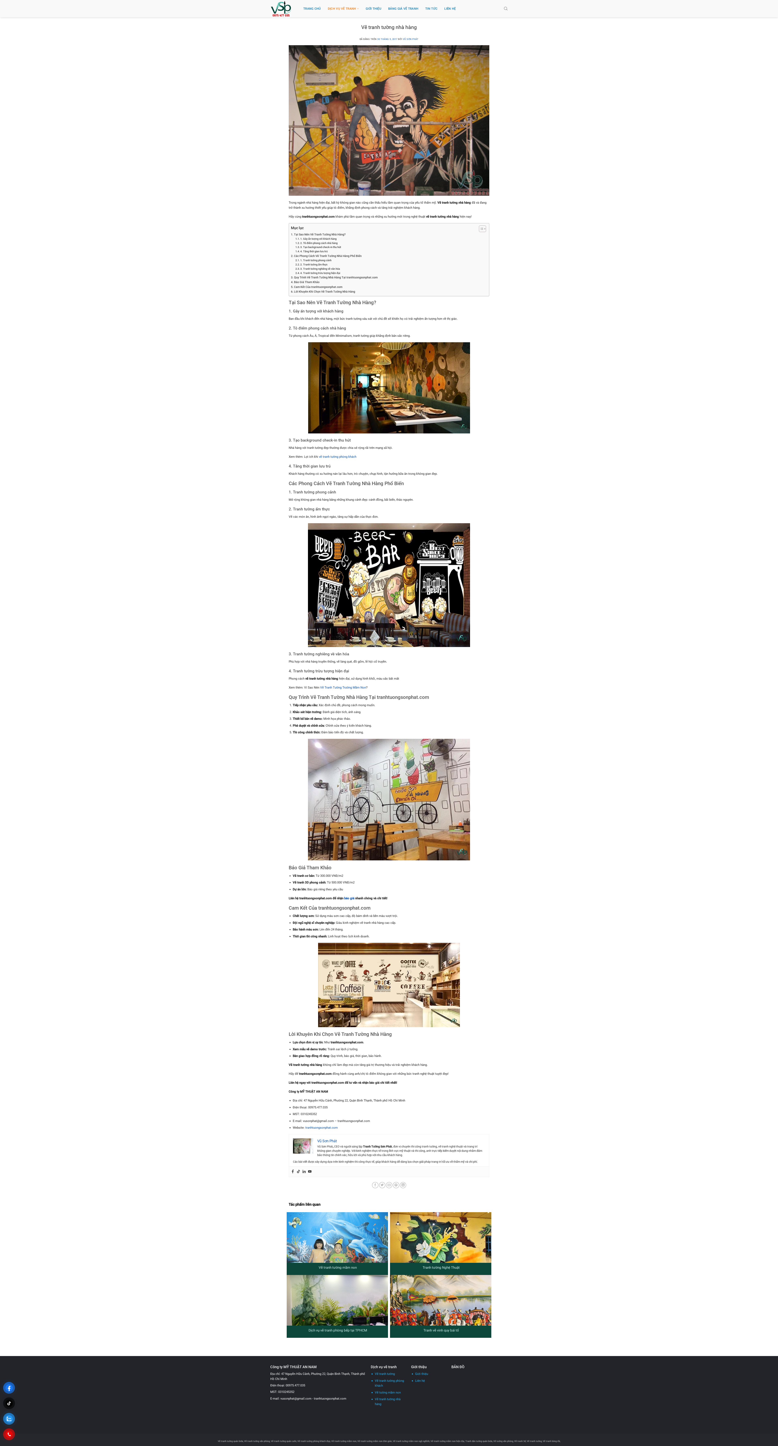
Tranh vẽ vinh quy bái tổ (441, 1330)
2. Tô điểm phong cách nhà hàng (319, 243)
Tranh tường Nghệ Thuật (441, 1267)
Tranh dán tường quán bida (478, 1441)
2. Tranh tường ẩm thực (314, 264)
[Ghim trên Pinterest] (396, 1185)
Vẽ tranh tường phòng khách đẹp (313, 1441)
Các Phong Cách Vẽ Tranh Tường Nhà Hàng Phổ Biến (328, 256)
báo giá (349, 898)
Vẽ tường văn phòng (503, 1441)
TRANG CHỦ (312, 9)
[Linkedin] (304, 1172)
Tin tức (431, 9)
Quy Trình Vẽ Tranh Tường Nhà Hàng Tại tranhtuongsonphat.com (336, 277)
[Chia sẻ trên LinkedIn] (403, 1185)
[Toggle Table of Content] (480, 228)
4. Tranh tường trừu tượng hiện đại (320, 273)
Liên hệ (450, 9)
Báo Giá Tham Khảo (307, 282)
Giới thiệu (421, 1374)
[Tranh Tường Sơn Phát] (283, 8)
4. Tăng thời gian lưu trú (314, 251)
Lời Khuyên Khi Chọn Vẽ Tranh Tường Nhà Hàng (324, 291)
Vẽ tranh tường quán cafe (283, 1441)
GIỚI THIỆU (373, 9)
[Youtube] (310, 1172)
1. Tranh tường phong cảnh (315, 260)
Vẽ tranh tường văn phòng (257, 1441)
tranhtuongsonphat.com (321, 1127)
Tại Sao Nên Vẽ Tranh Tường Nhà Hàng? (320, 234)
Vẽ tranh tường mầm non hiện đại (447, 1441)
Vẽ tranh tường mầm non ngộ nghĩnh (411, 1441)
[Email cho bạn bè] (389, 1185)
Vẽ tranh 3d (520, 1441)
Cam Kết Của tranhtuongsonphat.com (318, 287)
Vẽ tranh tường (385, 1374)
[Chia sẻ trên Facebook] (375, 1185)
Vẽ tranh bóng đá (551, 1441)
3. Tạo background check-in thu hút (320, 247)
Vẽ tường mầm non (388, 1392)
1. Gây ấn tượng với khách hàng (318, 238)
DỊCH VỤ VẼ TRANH (342, 9)
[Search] (506, 8)
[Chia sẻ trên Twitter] (382, 1185)
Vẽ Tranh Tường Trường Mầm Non (343, 687)
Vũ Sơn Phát (411, 39)
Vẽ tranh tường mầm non (338, 1267)
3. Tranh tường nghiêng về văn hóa (320, 268)
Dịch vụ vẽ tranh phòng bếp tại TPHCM (338, 1330)
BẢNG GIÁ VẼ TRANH (403, 9)
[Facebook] (293, 1172)
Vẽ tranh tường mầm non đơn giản (374, 1441)
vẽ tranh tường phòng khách (337, 457)
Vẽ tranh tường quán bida (230, 1441)
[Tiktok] (298, 1172)
